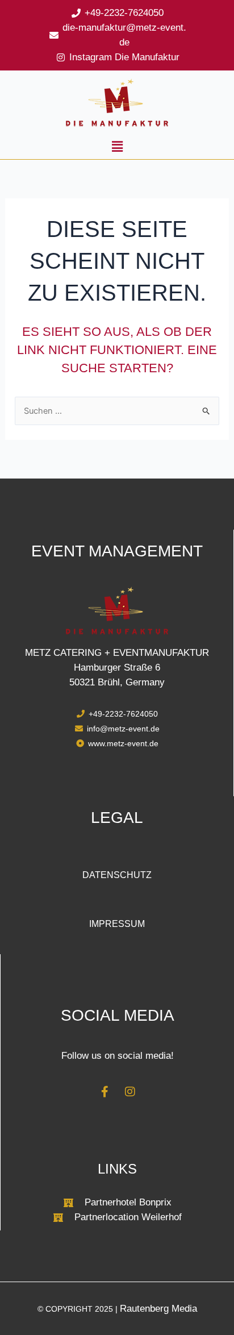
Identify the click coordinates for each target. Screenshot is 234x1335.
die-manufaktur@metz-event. (124, 27)
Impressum (117, 924)
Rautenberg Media (158, 1308)
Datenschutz (117, 875)
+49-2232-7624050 (124, 12)
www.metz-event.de (123, 743)
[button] (117, 146)
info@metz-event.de (123, 728)
